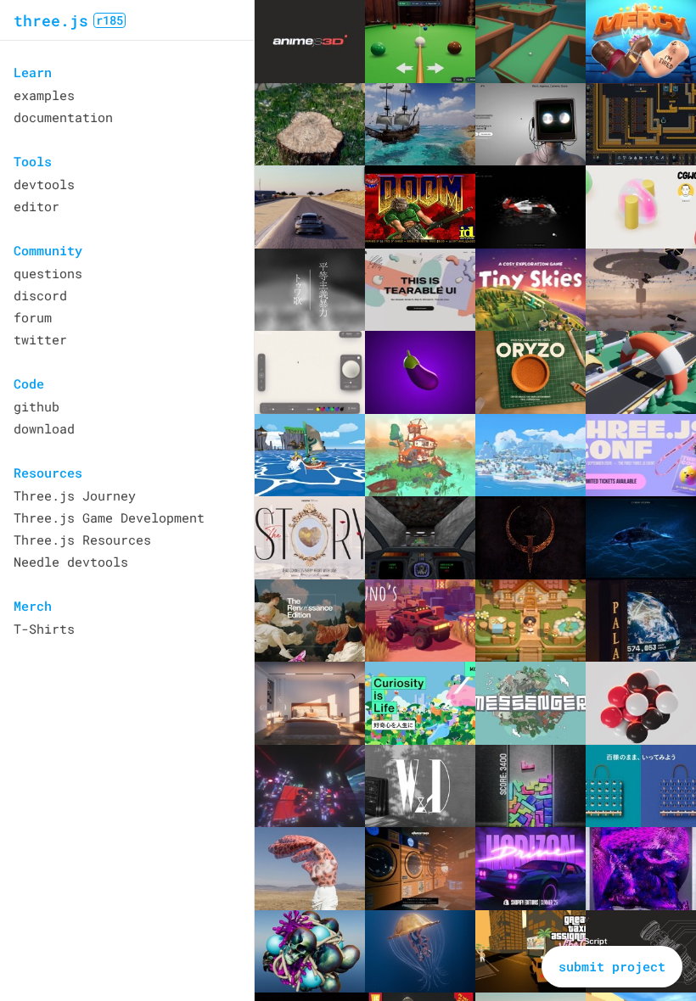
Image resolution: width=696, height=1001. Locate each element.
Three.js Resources (82, 539)
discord (40, 295)
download (44, 428)
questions (48, 273)
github (36, 406)
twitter (40, 339)
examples (44, 95)
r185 (109, 20)
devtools (44, 184)
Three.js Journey (75, 495)
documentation (63, 117)
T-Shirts (44, 628)
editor (36, 206)
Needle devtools (71, 561)
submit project (611, 966)
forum (33, 317)
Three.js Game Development (109, 517)
